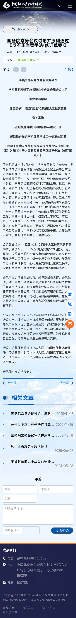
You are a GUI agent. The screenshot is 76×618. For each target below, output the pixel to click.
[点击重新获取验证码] (32, 530)
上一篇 (12, 383)
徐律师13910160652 (31, 558)
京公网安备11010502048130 (48, 599)
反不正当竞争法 (28, 60)
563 (70, 70)
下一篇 (64, 383)
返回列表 (23, 29)
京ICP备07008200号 (15, 599)
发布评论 (62, 531)
